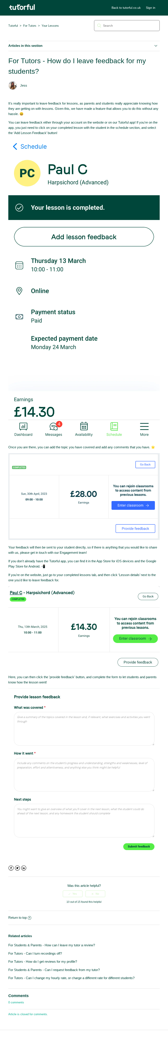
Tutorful (13, 25)
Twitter (17, 868)
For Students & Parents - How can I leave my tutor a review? (51, 945)
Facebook (11, 868)
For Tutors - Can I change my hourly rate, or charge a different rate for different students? (71, 978)
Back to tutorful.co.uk (126, 7)
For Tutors (29, 25)
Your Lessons (50, 25)
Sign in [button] (150, 7)
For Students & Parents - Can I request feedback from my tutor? (54, 970)
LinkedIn (23, 868)
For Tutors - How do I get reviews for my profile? (42, 961)
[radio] (72, 894)
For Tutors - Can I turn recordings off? (35, 953)
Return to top (17, 917)
